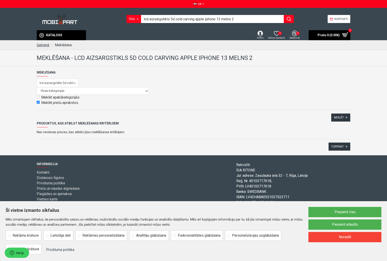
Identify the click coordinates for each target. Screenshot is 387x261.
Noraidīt (345, 237)
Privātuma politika (60, 250)
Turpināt (337, 146)
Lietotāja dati (60, 235)
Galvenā (43, 45)
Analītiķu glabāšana (151, 235)
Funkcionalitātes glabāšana (199, 235)
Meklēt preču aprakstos (59, 103)
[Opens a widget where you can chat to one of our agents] (16, 253)
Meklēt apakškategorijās (60, 97)
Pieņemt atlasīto (345, 224)
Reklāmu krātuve (26, 235)
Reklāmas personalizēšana (103, 235)
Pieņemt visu (345, 212)
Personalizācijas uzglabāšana (255, 235)
